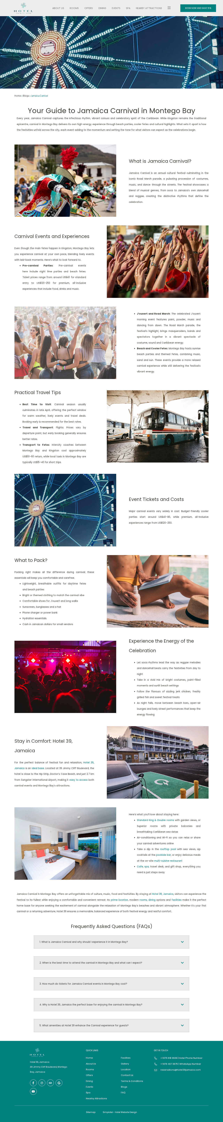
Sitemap (91, 1112)
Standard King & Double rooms (155, 820)
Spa (128, 8)
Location (125, 1069)
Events (116, 8)
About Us (58, 8)
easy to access (78, 780)
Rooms (74, 8)
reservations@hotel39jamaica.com (180, 1069)
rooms (143, 900)
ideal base (38, 768)
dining (151, 900)
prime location (119, 900)
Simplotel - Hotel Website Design (120, 1112)
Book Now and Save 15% (198, 8)
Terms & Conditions (132, 1081)
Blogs (26, 95)
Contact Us (127, 1075)
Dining (102, 8)
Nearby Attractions (149, 8)
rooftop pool (168, 849)
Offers (88, 8)
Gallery (125, 1063)
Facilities (125, 1057)
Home (17, 95)
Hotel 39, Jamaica (162, 894)
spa (146, 866)
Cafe (140, 866)
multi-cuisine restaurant (168, 861)
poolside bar (163, 855)
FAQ (123, 1092)
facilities (177, 900)
